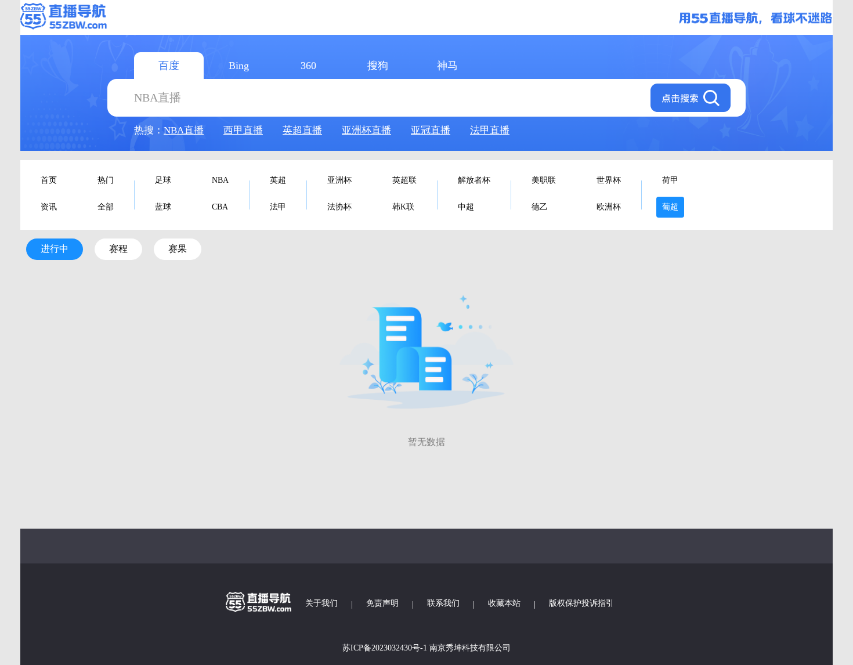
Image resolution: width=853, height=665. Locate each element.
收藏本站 (504, 603)
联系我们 (443, 603)
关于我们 (321, 603)
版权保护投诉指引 (581, 603)
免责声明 (382, 603)
